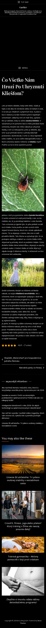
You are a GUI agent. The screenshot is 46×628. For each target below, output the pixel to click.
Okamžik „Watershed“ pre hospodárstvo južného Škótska (22, 359)
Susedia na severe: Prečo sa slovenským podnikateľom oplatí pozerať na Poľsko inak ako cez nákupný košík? (22, 397)
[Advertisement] (23, 41)
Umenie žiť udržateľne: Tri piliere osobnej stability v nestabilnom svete (22, 424)
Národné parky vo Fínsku (30, 367)
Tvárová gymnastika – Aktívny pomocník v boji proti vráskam (23, 558)
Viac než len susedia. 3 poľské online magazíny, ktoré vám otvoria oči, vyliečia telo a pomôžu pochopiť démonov (23, 415)
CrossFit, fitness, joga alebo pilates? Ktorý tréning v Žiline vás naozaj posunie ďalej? (23, 526)
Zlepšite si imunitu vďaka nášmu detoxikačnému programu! (23, 601)
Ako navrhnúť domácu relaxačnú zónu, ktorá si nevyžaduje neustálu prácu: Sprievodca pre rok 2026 (23, 388)
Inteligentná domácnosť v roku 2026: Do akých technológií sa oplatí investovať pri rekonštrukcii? (21, 406)
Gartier (23, 7)
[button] (23, 68)
